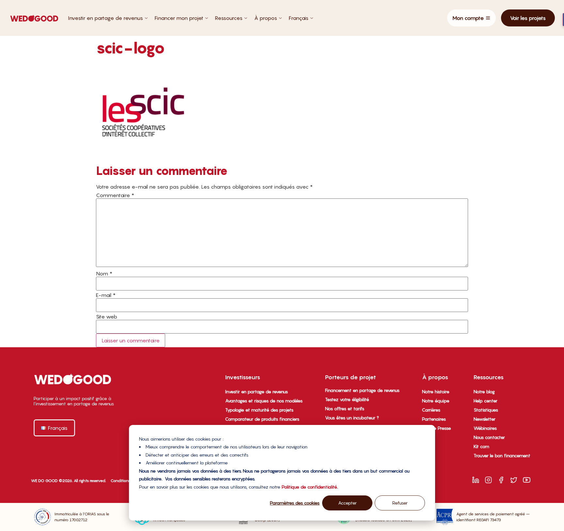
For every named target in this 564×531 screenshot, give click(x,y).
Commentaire (115, 195)
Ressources (229, 18)
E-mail (106, 295)
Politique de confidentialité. (310, 487)
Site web (106, 316)
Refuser (400, 503)
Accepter (347, 503)
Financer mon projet (179, 18)
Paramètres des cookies (295, 503)
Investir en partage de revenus (105, 18)
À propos (265, 18)
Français (298, 18)
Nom (104, 273)
